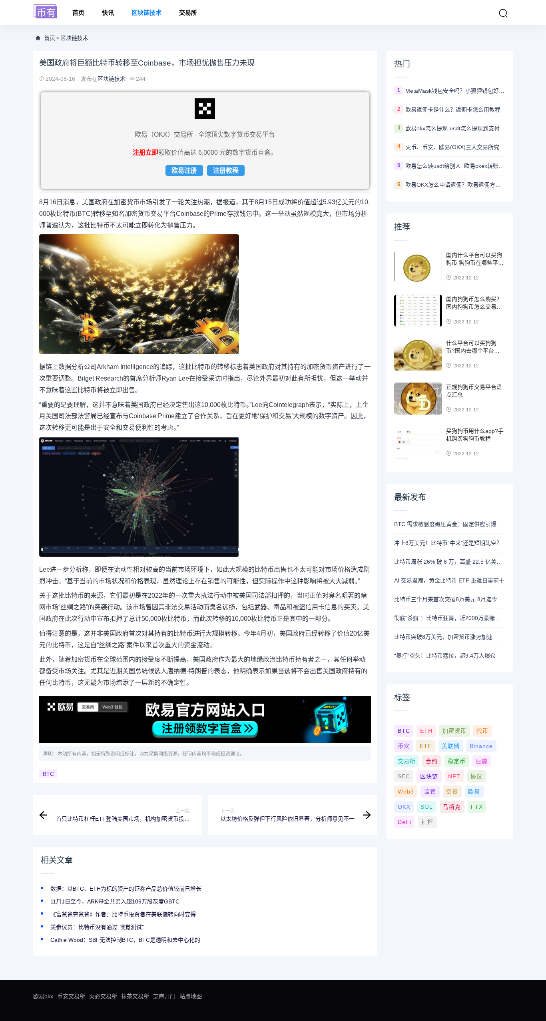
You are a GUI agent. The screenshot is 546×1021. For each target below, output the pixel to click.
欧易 (474, 791)
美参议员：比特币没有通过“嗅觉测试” (97, 927)
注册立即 (145, 152)
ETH (426, 731)
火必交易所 (103, 996)
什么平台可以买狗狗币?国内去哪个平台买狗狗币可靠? (473, 351)
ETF (426, 746)
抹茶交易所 (135, 996)
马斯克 (452, 807)
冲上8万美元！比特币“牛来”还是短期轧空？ (448, 543)
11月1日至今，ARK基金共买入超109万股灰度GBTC (114, 901)
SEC (404, 776)
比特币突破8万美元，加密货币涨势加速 (443, 637)
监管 (430, 791)
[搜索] (503, 13)
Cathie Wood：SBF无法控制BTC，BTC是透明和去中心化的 (125, 940)
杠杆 (427, 822)
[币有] (45, 12)
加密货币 (454, 731)
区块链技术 (146, 12)
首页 (78, 12)
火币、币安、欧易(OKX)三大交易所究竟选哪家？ (455, 147)
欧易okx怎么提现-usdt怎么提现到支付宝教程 (455, 128)
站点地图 (190, 996)
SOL (426, 807)
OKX (404, 807)
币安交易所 (71, 996)
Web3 (406, 791)
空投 (452, 791)
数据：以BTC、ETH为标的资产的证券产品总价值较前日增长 (125, 888)
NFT (454, 776)
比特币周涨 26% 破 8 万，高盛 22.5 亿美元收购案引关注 (449, 561)
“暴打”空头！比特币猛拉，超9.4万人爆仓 (445, 655)
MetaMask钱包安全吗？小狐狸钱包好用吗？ (455, 91)
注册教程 (226, 170)
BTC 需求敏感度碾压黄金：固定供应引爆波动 (449, 524)
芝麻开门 (164, 996)
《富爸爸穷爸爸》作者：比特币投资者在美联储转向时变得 (123, 914)
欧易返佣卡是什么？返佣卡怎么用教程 (452, 109)
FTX (477, 807)
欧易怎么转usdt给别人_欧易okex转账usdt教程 (455, 166)
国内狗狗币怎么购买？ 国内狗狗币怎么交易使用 (474, 307)
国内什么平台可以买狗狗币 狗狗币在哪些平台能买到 (475, 263)
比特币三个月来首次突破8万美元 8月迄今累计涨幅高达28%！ (449, 599)
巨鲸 (482, 761)
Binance (481, 746)
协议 (476, 776)
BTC (48, 774)
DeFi (404, 822)
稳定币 (457, 761)
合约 (432, 761)
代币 (482, 731)
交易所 (188, 12)
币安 (404, 746)
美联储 (451, 746)
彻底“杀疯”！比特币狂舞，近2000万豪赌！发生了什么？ (449, 618)
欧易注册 (184, 170)
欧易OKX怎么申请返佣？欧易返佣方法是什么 (455, 184)
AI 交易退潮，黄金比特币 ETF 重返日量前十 (449, 580)
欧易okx (43, 996)
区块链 (429, 776)
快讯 (108, 12)
